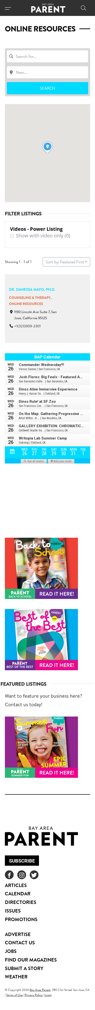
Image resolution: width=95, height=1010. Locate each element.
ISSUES (13, 910)
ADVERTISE (18, 934)
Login (48, 995)
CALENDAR (17, 893)
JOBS (11, 951)
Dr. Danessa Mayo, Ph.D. (32, 289)
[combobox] (47, 56)
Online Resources (26, 303)
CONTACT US (20, 942)
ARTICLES (16, 885)
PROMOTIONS (21, 919)
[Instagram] (21, 874)
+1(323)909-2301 (27, 326)
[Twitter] (34, 874)
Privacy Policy (34, 995)
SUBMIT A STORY (24, 968)
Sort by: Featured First (65, 262)
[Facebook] (9, 874)
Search (47, 88)
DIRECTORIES (20, 902)
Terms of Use (14, 995)
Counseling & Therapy (30, 297)
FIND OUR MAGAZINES (31, 959)
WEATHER (16, 976)
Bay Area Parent (40, 990)
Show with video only (43, 235)
